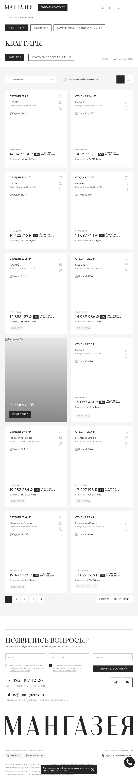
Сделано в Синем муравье (119, 756)
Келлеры (41, 27)
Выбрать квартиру (53, 7)
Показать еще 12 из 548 (114, 599)
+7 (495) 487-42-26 (24, 680)
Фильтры (15, 57)
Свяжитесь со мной (113, 668)
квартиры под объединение (51, 57)
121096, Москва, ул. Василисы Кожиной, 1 (36, 700)
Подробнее (20, 414)
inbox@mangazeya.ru (25, 694)
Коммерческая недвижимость (79, 27)
